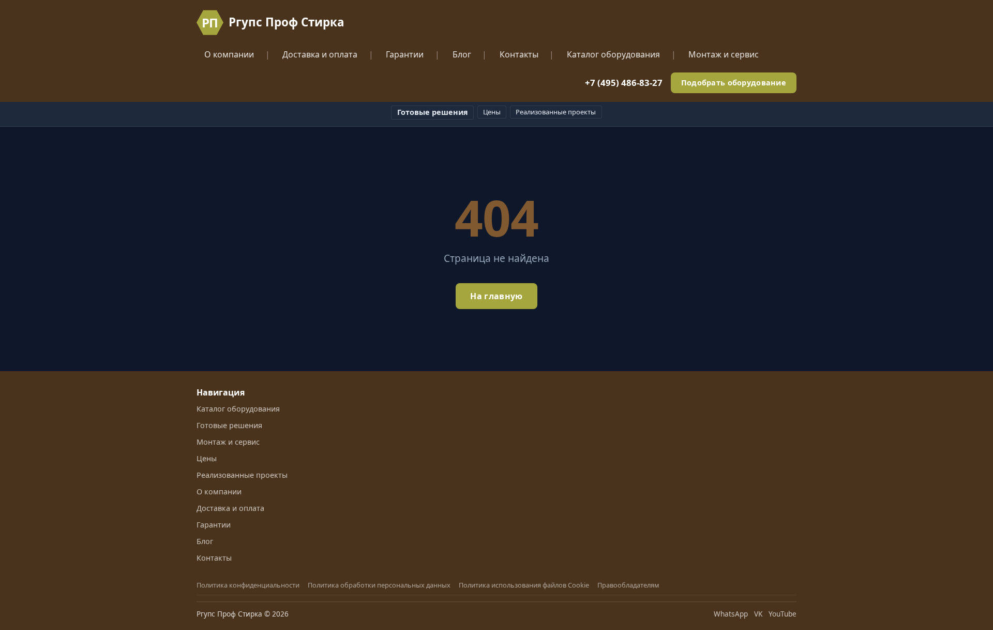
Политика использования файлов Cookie (524, 585)
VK (758, 614)
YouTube (782, 614)
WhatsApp (731, 614)
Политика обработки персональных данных (379, 585)
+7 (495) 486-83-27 (624, 83)
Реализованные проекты (556, 111)
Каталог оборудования (613, 54)
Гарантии (405, 54)
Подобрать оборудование (733, 82)
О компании (229, 54)
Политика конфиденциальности (248, 585)
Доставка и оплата (319, 54)
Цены (492, 111)
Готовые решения (432, 112)
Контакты (519, 54)
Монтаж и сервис (723, 54)
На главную (496, 296)
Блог (462, 54)
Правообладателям (628, 585)
